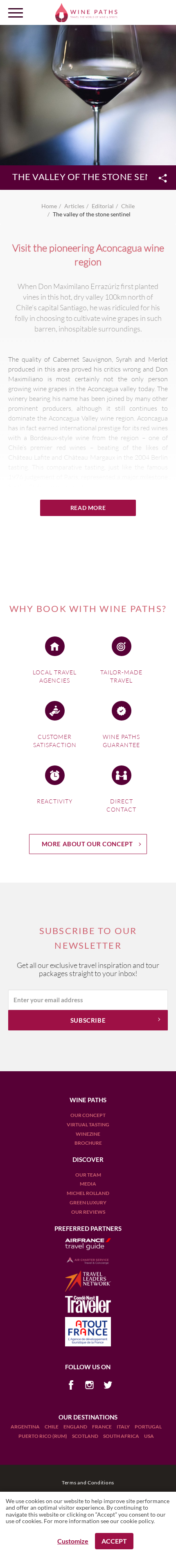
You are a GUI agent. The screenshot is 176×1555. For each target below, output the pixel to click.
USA (149, 1436)
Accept (114, 1541)
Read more (88, 507)
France (102, 1427)
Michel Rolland (88, 1193)
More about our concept (87, 844)
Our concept (88, 1115)
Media (88, 1184)
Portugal (148, 1427)
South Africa (121, 1436)
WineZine (88, 1134)
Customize (72, 1541)
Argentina (26, 1427)
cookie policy (136, 1520)
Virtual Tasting (88, 1124)
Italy (124, 1427)
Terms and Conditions (88, 1482)
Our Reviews (88, 1212)
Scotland (85, 1436)
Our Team (88, 1175)
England (75, 1427)
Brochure (88, 1143)
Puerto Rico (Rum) (43, 1436)
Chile (52, 1427)
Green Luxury (88, 1202)
